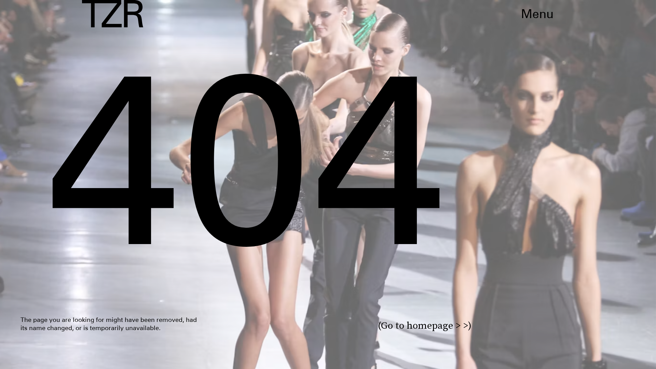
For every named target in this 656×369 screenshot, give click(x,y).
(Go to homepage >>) (425, 325)
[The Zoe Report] (112, 13)
